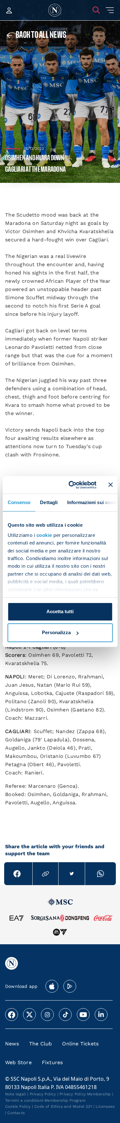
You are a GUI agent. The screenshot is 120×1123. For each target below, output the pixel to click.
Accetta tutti (60, 611)
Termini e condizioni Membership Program (45, 1100)
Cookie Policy (18, 1106)
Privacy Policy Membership (85, 1094)
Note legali (15, 1094)
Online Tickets (80, 1044)
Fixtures (52, 1062)
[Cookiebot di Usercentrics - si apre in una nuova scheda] (71, 485)
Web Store (18, 1062)
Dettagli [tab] (49, 502)
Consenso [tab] (18, 502)
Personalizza (56, 632)
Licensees (105, 1106)
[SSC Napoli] (54, 10)
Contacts (16, 1113)
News (12, 1044)
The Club (40, 1044)
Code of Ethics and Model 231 (63, 1106)
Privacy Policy (43, 1094)
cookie (44, 535)
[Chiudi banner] (110, 484)
